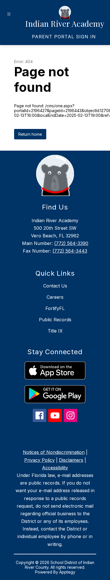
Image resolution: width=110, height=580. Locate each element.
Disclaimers (71, 460)
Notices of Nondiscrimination (54, 452)
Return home (30, 134)
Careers (55, 297)
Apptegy (67, 572)
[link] (64, 36)
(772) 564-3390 (71, 243)
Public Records (55, 319)
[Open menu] (9, 14)
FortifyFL (55, 308)
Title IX (55, 331)
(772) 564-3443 (69, 251)
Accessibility (55, 467)
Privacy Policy (39, 460)
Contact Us (55, 286)
